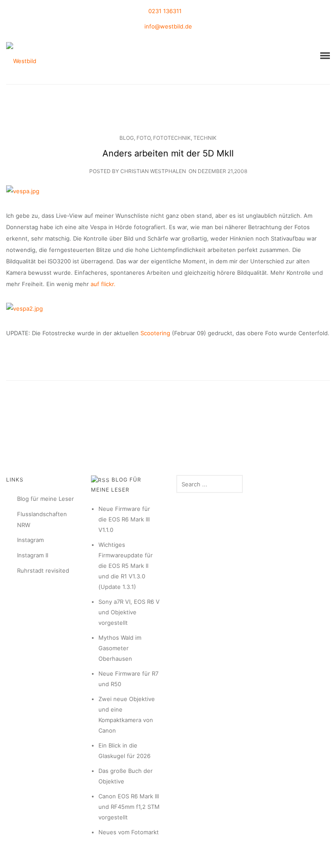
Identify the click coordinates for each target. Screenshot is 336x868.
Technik (205, 138)
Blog (126, 138)
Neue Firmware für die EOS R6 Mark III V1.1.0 (124, 519)
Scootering (156, 333)
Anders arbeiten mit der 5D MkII (168, 153)
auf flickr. (103, 283)
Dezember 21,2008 (222, 171)
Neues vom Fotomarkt (128, 832)
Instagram (30, 539)
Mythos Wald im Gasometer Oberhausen (119, 648)
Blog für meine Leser (45, 498)
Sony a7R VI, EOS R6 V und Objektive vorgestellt (129, 612)
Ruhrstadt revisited (43, 570)
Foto (143, 138)
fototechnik (172, 138)
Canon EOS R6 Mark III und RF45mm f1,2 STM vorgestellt (129, 807)
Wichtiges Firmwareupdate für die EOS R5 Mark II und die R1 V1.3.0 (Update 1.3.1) (125, 565)
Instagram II (32, 555)
